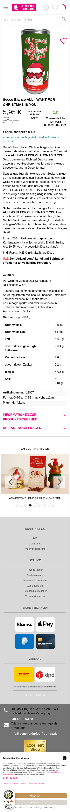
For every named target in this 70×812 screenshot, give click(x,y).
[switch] (8, 806)
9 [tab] (53, 505)
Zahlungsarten (35, 585)
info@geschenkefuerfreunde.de (34, 733)
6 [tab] (39, 505)
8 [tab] (49, 505)
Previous (11, 482)
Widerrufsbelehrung (35, 549)
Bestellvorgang (35, 575)
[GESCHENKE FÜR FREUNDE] (24, 7)
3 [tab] (25, 505)
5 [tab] (35, 505)
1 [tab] (16, 505)
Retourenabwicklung (36, 695)
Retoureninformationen (35, 591)
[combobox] (35, 19)
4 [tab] (30, 505)
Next (59, 482)
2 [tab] (21, 505)
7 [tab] (44, 505)
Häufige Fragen (35, 569)
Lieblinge (55, 8)
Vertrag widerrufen (35, 596)
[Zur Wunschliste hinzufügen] (64, 41)
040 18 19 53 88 (22, 719)
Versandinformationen (35, 580)
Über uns (46, 8)
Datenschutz (35, 543)
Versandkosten (13, 120)
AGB (35, 538)
